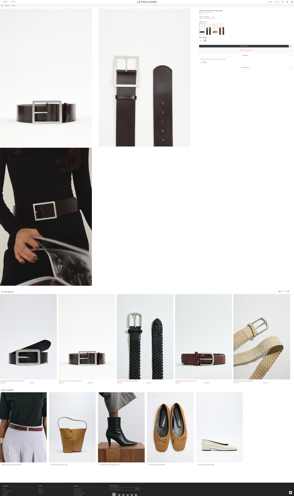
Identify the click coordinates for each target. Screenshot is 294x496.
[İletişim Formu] (290, 492)
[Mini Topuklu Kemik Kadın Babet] (219, 427)
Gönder (137, 489)
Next (286, 291)
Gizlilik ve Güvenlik (78, 495)
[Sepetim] (291, 2)
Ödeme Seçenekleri (245, 67)
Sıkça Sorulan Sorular (7, 490)
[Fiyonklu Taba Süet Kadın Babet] (170, 427)
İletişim (4, 488)
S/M (205, 40)
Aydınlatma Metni (77, 488)
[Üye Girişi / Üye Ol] (287, 2)
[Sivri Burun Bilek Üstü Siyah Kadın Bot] (121, 427)
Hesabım (40, 488)
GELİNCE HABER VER (246, 50)
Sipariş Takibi (41, 490)
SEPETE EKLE (245, 46)
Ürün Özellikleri (245, 55)
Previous (281, 291)
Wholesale (5, 495)
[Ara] (282, 2)
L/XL (201, 40)
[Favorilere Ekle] (290, 46)
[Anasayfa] (1, 5)
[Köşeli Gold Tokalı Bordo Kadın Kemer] (23, 427)
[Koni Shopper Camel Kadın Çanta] (72, 427)
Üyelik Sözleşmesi (78, 490)
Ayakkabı (5, 1)
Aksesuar (13, 1)
